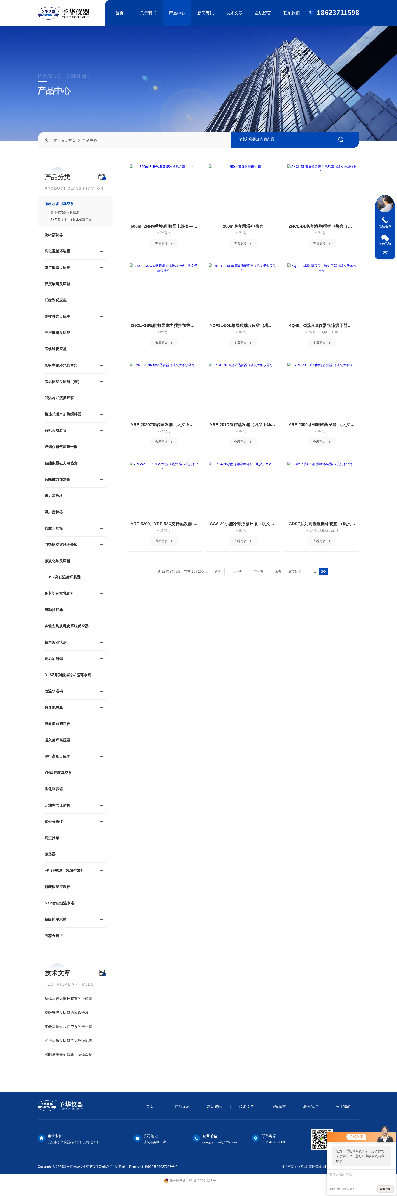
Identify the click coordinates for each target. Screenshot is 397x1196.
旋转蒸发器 (54, 235)
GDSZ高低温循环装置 (63, 577)
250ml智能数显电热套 (243, 226)
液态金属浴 (54, 936)
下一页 (258, 571)
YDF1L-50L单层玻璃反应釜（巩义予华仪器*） (243, 325)
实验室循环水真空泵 (61, 365)
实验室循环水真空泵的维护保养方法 (74, 1027)
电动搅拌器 (54, 610)
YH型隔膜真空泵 (58, 773)
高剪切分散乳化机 (59, 593)
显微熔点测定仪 (57, 724)
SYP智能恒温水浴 (59, 903)
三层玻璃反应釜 (57, 333)
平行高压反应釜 (57, 756)
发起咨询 (385, 1188)
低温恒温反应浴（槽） (63, 382)
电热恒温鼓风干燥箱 (61, 544)
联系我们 (291, 13)
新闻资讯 (205, 13)
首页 (119, 13)
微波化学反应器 (57, 561)
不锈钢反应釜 (56, 349)
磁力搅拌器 (54, 512)
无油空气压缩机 (57, 805)
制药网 (302, 1166)
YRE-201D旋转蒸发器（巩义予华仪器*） (243, 424)
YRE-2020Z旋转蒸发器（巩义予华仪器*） (164, 424)
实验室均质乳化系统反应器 (67, 626)
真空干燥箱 (54, 528)
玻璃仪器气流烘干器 (61, 447)
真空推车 (52, 838)
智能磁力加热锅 (57, 479)
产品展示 (182, 1107)
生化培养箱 (54, 789)
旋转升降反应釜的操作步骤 (67, 1013)
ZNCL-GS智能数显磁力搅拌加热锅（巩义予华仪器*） (164, 325)
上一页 (237, 571)
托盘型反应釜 (56, 300)
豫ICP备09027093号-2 (161, 1166)
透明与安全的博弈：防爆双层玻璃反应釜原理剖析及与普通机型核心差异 (75, 1055)
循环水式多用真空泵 (64, 212)
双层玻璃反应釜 (57, 284)
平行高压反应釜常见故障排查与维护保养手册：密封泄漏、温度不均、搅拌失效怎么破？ (75, 1041)
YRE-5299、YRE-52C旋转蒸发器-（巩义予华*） (164, 523)
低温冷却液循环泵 (59, 398)
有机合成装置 (56, 430)
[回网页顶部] (385, 253)
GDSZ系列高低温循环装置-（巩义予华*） (322, 523)
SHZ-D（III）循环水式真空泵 (71, 219)
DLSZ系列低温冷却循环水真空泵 (71, 675)
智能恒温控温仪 (57, 887)
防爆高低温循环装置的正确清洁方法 (74, 999)
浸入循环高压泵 (57, 740)
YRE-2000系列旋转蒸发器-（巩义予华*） (322, 424)
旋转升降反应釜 (57, 316)
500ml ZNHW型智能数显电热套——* (164, 226)
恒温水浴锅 (54, 691)
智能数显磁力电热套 (61, 463)
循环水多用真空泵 (59, 204)
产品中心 (177, 13)
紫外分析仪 (54, 821)
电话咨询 (385, 226)
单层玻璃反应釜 (57, 267)
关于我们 (148, 13)
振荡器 (50, 854)
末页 (278, 571)
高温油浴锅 (54, 659)
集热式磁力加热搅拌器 (63, 414)
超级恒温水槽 (56, 919)
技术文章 (234, 13)
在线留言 (263, 13)
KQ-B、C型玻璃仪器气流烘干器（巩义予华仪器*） (322, 325)
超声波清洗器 (56, 642)
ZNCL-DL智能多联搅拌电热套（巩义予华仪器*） (322, 226)
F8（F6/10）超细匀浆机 (64, 870)
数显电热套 (54, 707)
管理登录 (315, 1166)
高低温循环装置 (57, 251)
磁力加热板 (54, 496)
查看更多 (161, 243)
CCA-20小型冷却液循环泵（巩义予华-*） (243, 523)
